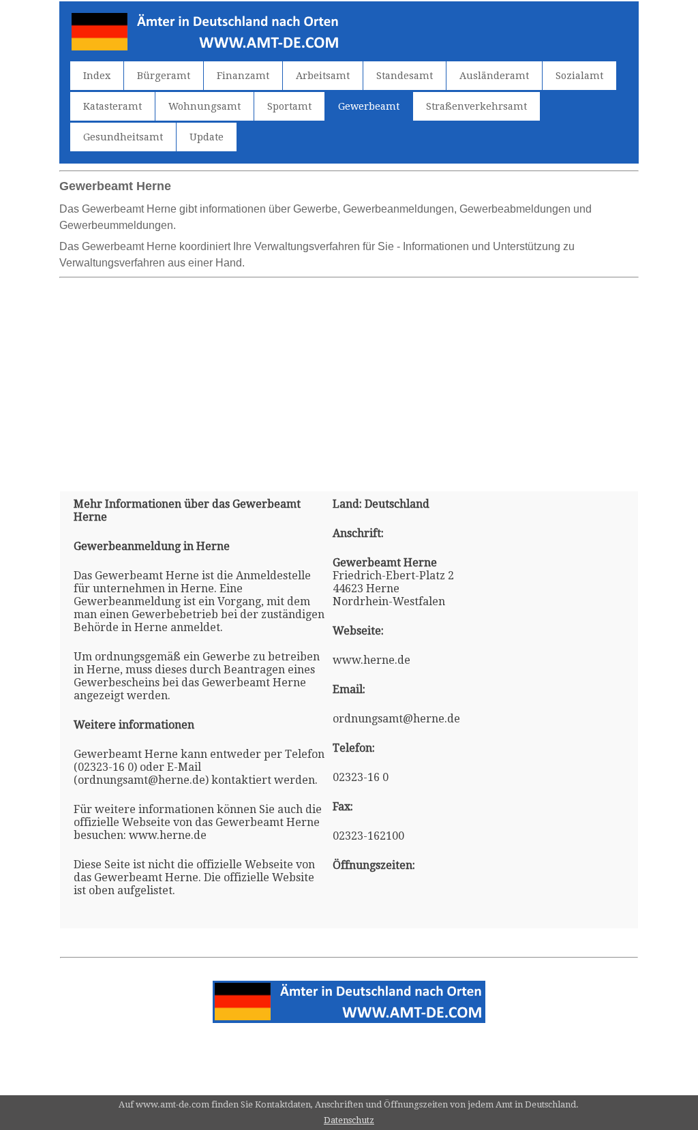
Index (96, 75)
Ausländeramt (494, 75)
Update (206, 137)
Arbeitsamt (323, 75)
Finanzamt (243, 75)
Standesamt (404, 75)
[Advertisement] (349, 379)
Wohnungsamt (204, 106)
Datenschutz (349, 1120)
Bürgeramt (163, 75)
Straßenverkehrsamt (476, 106)
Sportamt (289, 106)
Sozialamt (579, 75)
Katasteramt (112, 106)
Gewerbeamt (368, 106)
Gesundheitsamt (123, 137)
